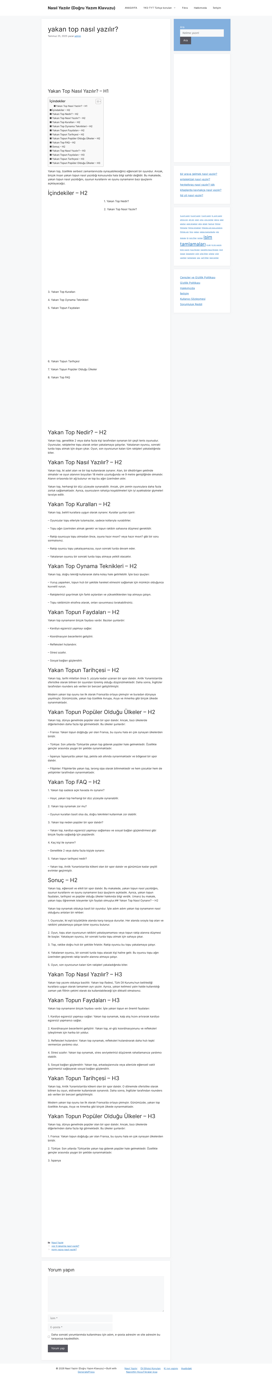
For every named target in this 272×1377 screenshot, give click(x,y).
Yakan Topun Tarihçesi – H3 (68, 158)
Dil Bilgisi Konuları (151, 1368)
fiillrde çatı (184, 232)
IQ (187, 238)
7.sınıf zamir (206, 216)
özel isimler (214, 258)
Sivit (221, 250)
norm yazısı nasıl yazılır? (64, 1249)
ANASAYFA (131, 7)
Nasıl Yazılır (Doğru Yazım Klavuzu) (81, 8)
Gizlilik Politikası (190, 282)
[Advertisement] (106, 65)
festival (211, 224)
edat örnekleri (192, 224)
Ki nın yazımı (171, 1368)
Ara (182, 27)
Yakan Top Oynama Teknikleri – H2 (72, 126)
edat (222, 220)
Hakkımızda (200, 7)
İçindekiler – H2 (61, 110)
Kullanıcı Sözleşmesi (192, 298)
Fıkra (185, 7)
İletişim (217, 7)
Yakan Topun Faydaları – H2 (68, 130)
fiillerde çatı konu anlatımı (212, 228)
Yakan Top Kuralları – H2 (66, 122)
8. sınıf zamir (217, 216)
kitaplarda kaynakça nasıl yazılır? (200, 190)
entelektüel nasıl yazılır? (195, 179)
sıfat (197, 254)
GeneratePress (86, 1371)
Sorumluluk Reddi (191, 304)
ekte (200, 224)
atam (197, 220)
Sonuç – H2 (58, 146)
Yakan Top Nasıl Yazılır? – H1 (71, 106)
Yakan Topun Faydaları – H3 (68, 154)
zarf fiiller (205, 258)
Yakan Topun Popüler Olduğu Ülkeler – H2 (76, 138)
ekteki (205, 224)
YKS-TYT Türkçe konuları (157, 7)
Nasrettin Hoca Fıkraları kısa (141, 1371)
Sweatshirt (190, 254)
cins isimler (208, 220)
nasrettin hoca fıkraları (209, 250)
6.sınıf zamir (196, 216)
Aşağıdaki (186, 1368)
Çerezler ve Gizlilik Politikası (197, 277)
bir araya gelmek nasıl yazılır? (198, 174)
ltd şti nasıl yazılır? (191, 195)
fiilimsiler (183, 228)
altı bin (191, 220)
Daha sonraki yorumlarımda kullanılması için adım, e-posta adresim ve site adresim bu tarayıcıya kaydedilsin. (105, 1336)
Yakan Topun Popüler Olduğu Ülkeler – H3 (76, 163)
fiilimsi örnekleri (194, 228)
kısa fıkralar (195, 250)
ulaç (198, 258)
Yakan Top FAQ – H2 (63, 142)
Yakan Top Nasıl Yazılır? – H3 (68, 150)
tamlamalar (191, 258)
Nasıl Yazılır (57, 1242)
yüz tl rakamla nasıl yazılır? (65, 1246)
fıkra (191, 232)
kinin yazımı (185, 250)
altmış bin (184, 220)
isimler (200, 238)
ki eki (209, 245)
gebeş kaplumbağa (207, 232)
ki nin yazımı (216, 245)
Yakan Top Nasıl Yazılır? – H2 (68, 118)
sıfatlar (211, 254)
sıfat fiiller (204, 254)
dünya (216, 220)
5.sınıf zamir (185, 216)
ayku (202, 220)
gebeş (196, 232)
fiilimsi (217, 224)
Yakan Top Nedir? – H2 (65, 114)
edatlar (183, 224)
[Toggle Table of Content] (96, 101)
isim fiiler (193, 238)
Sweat (182, 254)
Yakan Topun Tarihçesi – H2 (68, 134)
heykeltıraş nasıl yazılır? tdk (197, 184)
